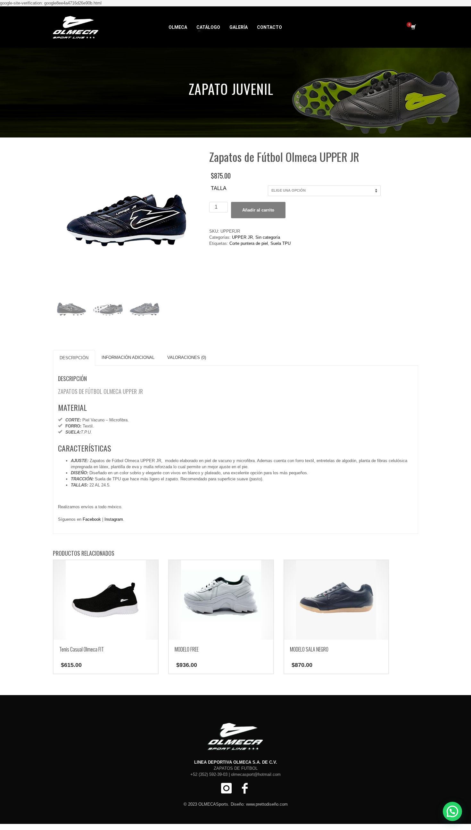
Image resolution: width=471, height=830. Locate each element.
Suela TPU (280, 243)
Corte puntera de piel (248, 243)
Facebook (92, 519)
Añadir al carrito (258, 210)
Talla (219, 188)
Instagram (113, 519)
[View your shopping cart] (413, 27)
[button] (452, 811)
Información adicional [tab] (128, 357)
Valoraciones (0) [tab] (186, 357)
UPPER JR (242, 237)
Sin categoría (267, 237)
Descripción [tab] (74, 357)
